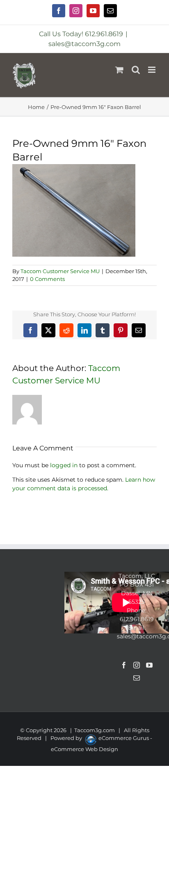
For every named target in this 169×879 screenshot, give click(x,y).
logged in (64, 465)
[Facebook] (124, 665)
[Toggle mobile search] (136, 69)
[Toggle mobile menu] (152, 69)
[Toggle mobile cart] (119, 69)
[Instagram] (136, 665)
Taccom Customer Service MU (60, 271)
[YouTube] (149, 665)
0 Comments (47, 279)
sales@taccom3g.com (84, 44)
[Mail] (136, 678)
